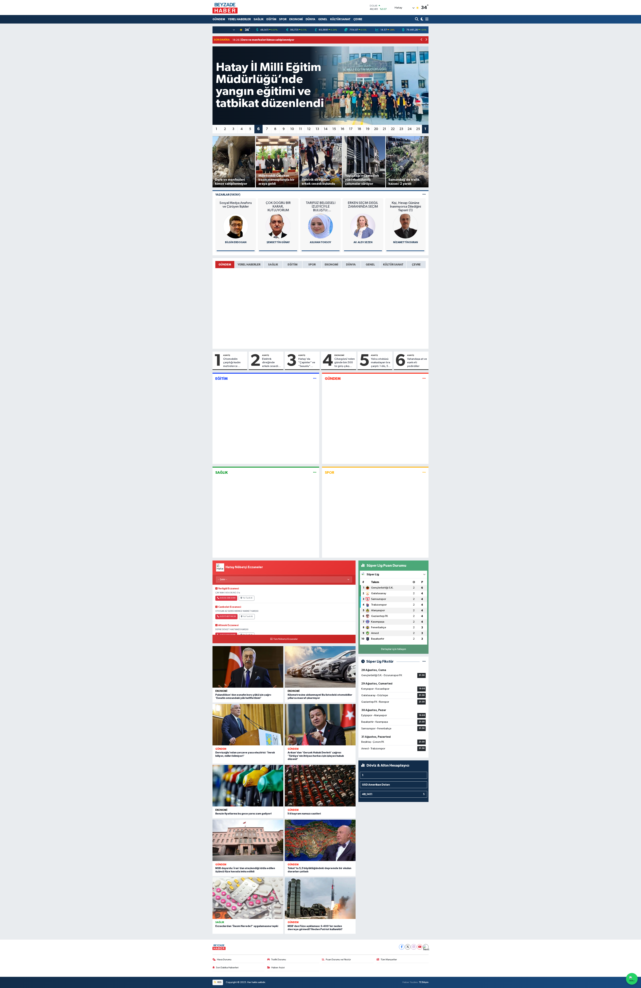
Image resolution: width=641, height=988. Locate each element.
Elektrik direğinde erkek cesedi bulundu (270, 363)
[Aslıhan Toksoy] (320, 226)
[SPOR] (424, 472)
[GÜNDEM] (424, 378)
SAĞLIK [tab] (273, 264)
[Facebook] (401, 947)
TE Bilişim (424, 982)
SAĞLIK (259, 19)
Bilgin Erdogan (235, 242)
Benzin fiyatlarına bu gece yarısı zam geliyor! (243, 813)
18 (359, 129)
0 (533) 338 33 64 (227, 598)
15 (334, 129)
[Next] (426, 947)
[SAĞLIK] (314, 472)
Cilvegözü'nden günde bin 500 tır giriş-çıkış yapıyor (344, 363)
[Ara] (417, 19)
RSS (219, 982)
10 (292, 129)
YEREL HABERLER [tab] (249, 264)
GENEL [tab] (370, 264)
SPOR (282, 19)
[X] (407, 947)
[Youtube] (419, 947)
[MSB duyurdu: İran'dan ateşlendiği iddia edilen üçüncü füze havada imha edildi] (247, 840)
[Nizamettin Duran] (405, 226)
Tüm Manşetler (389, 959)
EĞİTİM (271, 19)
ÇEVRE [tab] (416, 264)
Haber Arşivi (278, 967)
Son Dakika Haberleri (227, 967)
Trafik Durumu (278, 959)
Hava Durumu (224, 959)
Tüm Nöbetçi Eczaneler (285, 639)
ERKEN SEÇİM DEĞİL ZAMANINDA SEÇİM (363, 204)
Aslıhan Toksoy (320, 242)
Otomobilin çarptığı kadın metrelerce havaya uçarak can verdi (234, 363)
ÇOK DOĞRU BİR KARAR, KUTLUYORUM (278, 206)
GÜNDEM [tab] (225, 264)
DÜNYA (310, 19)
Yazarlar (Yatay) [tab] (227, 194)
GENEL (322, 19)
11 (300, 129)
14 (326, 129)
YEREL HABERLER (239, 19)
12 (308, 129)
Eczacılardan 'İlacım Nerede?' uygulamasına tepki (246, 926)
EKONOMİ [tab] (331, 264)
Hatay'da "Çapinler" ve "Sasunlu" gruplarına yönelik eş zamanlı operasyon (306, 363)
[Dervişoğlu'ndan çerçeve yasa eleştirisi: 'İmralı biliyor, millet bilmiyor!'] (247, 725)
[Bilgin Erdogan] (235, 226)
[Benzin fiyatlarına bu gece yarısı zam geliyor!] (247, 785)
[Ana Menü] (426, 19)
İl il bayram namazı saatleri (304, 813)
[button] (421, 40)
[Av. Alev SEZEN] (362, 226)
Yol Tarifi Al (247, 598)
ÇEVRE (357, 19)
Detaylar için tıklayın (393, 649)
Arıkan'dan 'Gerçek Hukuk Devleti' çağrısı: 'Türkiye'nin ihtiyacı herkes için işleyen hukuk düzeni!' (316, 755)
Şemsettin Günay (278, 242)
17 (351, 129)
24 (410, 129)
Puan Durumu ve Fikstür (338, 959)
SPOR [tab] (312, 264)
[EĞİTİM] (314, 378)
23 (401, 129)
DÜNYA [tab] (351, 264)
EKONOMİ (296, 19)
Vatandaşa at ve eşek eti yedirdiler (417, 363)
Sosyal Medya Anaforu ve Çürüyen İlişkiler (236, 204)
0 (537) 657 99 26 (228, 617)
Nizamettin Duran (405, 242)
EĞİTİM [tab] (292, 264)
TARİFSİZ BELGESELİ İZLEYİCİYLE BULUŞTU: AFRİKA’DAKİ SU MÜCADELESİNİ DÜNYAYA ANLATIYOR (320, 206)
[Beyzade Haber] (225, 7)
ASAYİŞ (226, 355)
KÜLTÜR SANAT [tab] (393, 264)
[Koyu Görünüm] (421, 19)
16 (342, 129)
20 (376, 129)
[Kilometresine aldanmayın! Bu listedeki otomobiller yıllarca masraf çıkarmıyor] (320, 667)
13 (317, 129)
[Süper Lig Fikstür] (424, 661)
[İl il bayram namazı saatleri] (320, 785)
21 (384, 129)
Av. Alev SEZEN (363, 242)
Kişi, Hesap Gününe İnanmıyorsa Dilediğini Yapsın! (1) (405, 206)
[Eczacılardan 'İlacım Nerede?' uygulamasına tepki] (247, 898)
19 (367, 129)
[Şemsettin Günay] (278, 226)
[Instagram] (413, 947)
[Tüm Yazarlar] (424, 194)
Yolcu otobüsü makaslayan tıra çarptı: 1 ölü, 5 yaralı (380, 363)
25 (418, 129)
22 (393, 129)
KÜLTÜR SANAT (340, 19)
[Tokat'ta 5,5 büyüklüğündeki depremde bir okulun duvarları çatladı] (320, 840)
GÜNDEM (218, 19)
